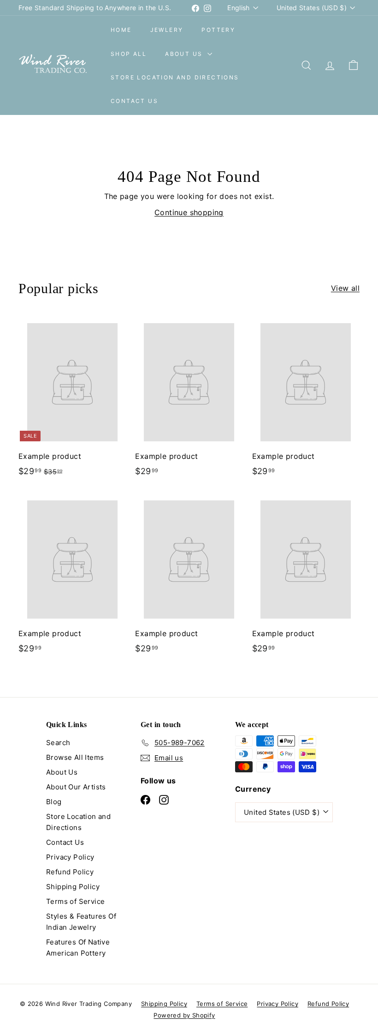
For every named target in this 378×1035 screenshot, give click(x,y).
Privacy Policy (70, 857)
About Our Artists (76, 786)
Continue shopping (189, 212)
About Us (185, 53)
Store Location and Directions (175, 77)
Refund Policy (70, 871)
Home (121, 29)
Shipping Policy (73, 886)
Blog (54, 801)
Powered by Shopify (184, 1015)
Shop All (129, 53)
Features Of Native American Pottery (78, 947)
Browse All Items (75, 757)
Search (58, 742)
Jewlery (166, 29)
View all (345, 288)
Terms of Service (75, 901)
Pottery (218, 29)
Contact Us (134, 100)
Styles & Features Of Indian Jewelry (81, 922)
